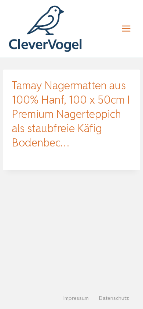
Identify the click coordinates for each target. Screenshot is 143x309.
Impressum (76, 298)
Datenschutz (114, 298)
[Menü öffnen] (126, 29)
